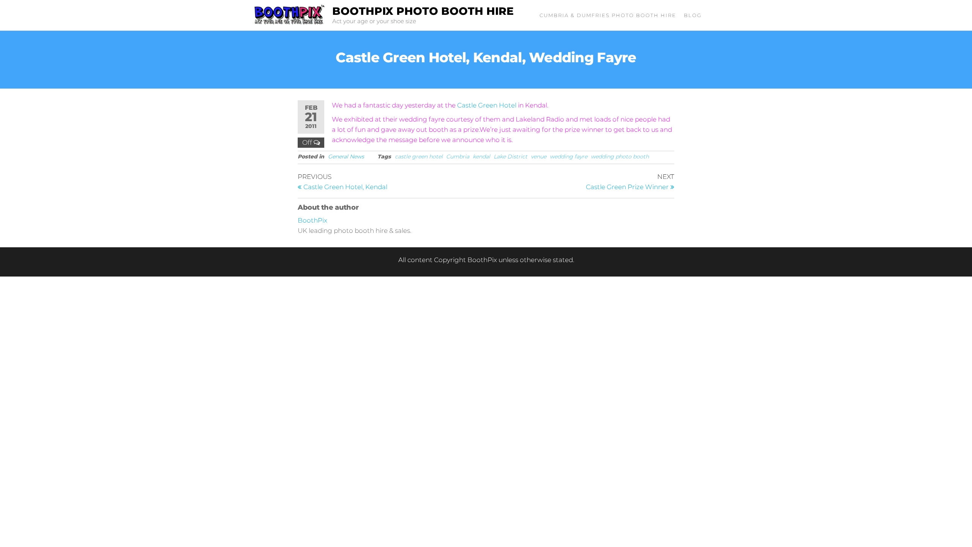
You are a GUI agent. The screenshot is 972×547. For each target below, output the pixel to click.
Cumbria (457, 156)
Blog (693, 15)
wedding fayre (568, 156)
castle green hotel (419, 156)
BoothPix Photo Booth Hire (423, 11)
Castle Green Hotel (486, 105)
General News (346, 156)
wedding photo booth (620, 156)
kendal (481, 156)
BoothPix (312, 220)
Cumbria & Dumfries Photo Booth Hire (608, 15)
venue (538, 156)
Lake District (510, 156)
